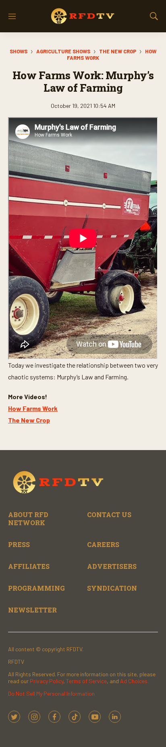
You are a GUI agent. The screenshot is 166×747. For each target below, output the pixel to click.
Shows (18, 51)
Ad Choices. (134, 681)
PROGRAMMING (36, 588)
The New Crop (117, 51)
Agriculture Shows (63, 51)
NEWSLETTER (32, 610)
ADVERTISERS (112, 566)
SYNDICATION (112, 588)
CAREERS (103, 544)
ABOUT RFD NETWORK (28, 518)
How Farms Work (33, 408)
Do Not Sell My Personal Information (51, 693)
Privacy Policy (46, 681)
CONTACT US (109, 514)
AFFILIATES (29, 566)
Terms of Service (86, 681)
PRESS (19, 544)
